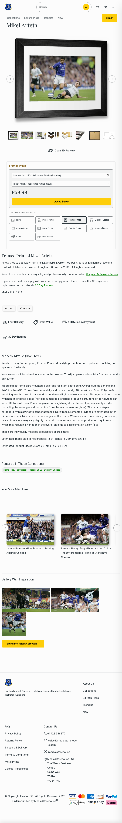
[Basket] (105, 7)
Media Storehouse (45, 801)
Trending (48, 17)
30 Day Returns (44, 285)
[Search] (86, 7)
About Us (88, 683)
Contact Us (50, 726)
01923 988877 (56, 733)
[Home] (19, 7)
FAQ (7, 726)
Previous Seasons (19, 470)
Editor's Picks (31, 17)
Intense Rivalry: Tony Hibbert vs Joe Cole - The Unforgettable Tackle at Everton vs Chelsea (86, 553)
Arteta (9, 308)
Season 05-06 (36, 470)
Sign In (109, 18)
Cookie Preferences (16, 768)
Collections (13, 17)
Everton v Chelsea (52, 470)
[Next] (111, 78)
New (60, 17)
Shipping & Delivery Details (102, 274)
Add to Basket (61, 201)
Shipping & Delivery (16, 747)
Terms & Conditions (17, 754)
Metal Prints (12, 761)
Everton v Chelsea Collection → (23, 643)
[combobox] (60, 7)
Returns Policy (13, 740)
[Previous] (10, 78)
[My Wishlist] (97, 7)
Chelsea (25, 308)
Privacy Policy (13, 733)
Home (6, 470)
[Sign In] (113, 7)
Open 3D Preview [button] (64, 150)
